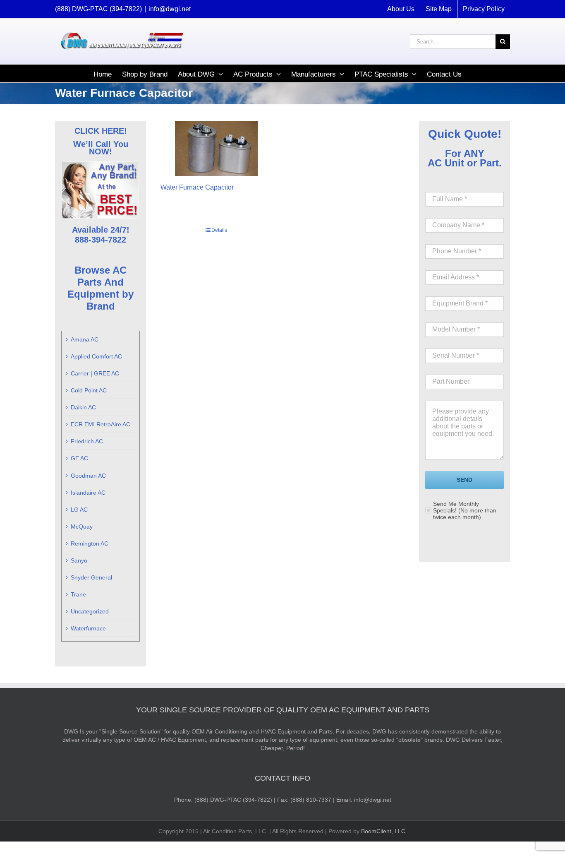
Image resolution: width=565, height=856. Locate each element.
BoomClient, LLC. (384, 831)
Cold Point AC (89, 390)
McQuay (82, 526)
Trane (78, 594)
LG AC (79, 509)
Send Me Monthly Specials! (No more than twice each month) (464, 510)
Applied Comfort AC (96, 356)
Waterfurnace (88, 628)
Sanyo (79, 560)
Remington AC (89, 543)
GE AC (79, 458)
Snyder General (91, 577)
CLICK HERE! (100, 130)
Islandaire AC (88, 492)
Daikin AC (83, 407)
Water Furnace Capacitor (197, 187)
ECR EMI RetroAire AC (100, 424)
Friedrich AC (87, 441)
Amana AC (84, 339)
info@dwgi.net (169, 8)
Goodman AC (88, 475)
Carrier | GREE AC (95, 373)
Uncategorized (90, 611)
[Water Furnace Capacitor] (216, 148)
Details (219, 230)
